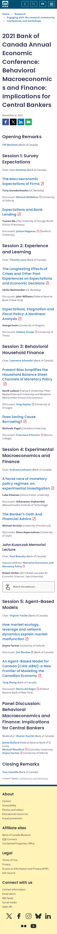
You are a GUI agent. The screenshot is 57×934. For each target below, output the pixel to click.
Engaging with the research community (31, 17)
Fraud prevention (12, 818)
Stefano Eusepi (25, 332)
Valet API (7, 906)
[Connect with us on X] (9, 918)
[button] (5, 122)
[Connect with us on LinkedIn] (48, 918)
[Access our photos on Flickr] (24, 928)
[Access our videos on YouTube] (33, 928)
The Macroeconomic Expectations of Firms (21, 181)
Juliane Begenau (26, 231)
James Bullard (10, 742)
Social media (9, 902)
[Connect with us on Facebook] (19, 918)
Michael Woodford (13, 749)
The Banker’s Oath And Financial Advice (22, 516)
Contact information (14, 889)
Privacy (6, 864)
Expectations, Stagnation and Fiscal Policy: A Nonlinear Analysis (28, 314)
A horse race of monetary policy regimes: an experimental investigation (26, 483)
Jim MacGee (23, 652)
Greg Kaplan (23, 404)
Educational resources (15, 814)
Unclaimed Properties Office (18, 843)
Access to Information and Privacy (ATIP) (25, 868)
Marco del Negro (26, 689)
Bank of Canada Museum (16, 835)
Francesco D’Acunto (28, 435)
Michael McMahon (27, 197)
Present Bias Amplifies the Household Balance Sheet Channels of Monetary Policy (27, 374)
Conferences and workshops (24, 21)
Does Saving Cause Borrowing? (19, 419)
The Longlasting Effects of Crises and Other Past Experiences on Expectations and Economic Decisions (27, 276)
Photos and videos (13, 809)
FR (42, 4)
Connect (9, 839)
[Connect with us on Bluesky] (38, 918)
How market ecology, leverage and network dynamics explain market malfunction (25, 631)
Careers (6, 801)
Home (5, 14)
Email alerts (9, 894)
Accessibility (9, 805)
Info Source (8, 873)
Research (20, 14)
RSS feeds (7, 898)
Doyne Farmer (10, 753)
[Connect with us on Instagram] (29, 918)
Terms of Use (9, 860)
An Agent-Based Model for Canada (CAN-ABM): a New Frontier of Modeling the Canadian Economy (26, 668)
